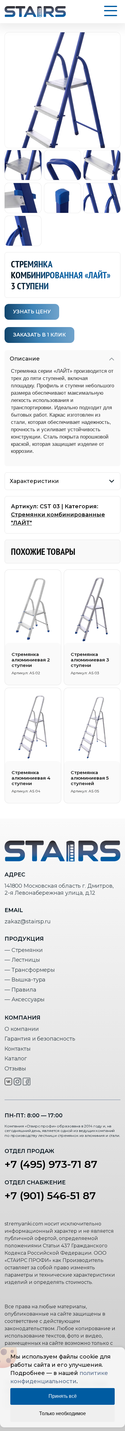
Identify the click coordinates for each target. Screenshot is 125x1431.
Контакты (18, 1048)
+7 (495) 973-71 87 (51, 1164)
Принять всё (63, 1396)
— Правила (20, 989)
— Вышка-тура (25, 979)
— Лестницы (22, 960)
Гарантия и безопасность (40, 1038)
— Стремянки (23, 950)
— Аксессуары (25, 999)
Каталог (16, 1058)
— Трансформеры (30, 970)
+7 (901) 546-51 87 (50, 1195)
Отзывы (15, 1068)
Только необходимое (62, 1413)
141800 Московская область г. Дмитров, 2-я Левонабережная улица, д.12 (59, 889)
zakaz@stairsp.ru (28, 921)
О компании (22, 1029)
